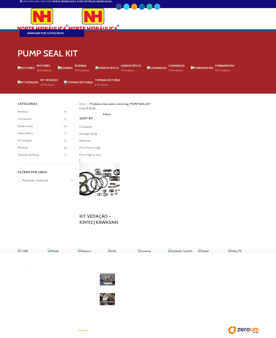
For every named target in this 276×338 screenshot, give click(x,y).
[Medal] (53, 251)
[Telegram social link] (157, 7)
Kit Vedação (25, 140)
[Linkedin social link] (142, 7)
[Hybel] (203, 251)
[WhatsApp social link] (149, 7)
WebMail (25, 12)
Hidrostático (25, 133)
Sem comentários (149, 284)
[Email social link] (134, 7)
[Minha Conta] (138, 19)
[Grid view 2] (88, 113)
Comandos (25, 119)
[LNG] (112, 251)
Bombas (23, 111)
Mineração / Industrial (35, 180)
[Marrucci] (84, 251)
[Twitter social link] (126, 7)
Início (83, 104)
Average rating (88, 133)
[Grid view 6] (100, 113)
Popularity (85, 127)
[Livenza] (144, 251)
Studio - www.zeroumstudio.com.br (102, 330)
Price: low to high (89, 147)
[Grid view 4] (94, 113)
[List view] (81, 113)
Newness (85, 141)
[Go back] (23, 41)
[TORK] (23, 251)
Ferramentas (25, 126)
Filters (107, 114)
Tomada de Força (28, 155)
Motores (23, 147)
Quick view (84, 208)
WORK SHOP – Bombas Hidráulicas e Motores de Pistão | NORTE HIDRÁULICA (143, 277)
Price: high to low (89, 154)
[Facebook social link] (119, 7)
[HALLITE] (235, 251)
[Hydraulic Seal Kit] (180, 251)
